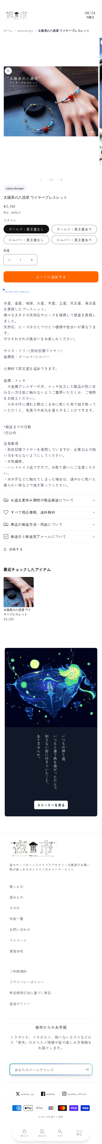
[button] (51, 500)
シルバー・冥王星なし (26, 239)
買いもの (16, 886)
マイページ (18, 940)
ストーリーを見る (51, 805)
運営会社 (16, 951)
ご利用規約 (18, 971)
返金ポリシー (19, 1003)
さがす (14, 908)
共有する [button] (16, 549)
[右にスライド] (61, 179)
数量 (7, 250)
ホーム (8, 30)
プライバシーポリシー (26, 982)
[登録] (87, 1069)
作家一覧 (16, 918)
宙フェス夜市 (57, 1116)
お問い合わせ (19, 929)
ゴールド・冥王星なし (26, 229)
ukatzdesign (25, 30)
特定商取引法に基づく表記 (30, 992)
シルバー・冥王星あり (74, 239)
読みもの (16, 897)
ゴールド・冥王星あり (74, 229)
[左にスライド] (40, 179)
